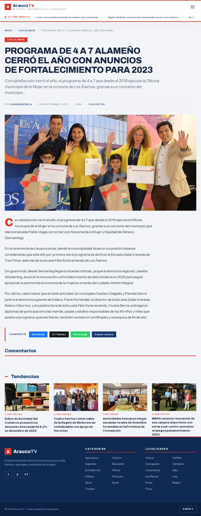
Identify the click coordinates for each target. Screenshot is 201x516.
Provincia (117, 476)
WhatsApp (80, 334)
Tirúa (148, 488)
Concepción (152, 463)
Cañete (176, 457)
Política (89, 476)
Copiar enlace (104, 334)
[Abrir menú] (192, 7)
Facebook (38, 334)
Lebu (175, 470)
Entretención (92, 470)
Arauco (149, 457)
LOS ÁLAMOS (27, 30)
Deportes (90, 463)
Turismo (90, 488)
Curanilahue (152, 470)
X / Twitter (59, 334)
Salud (88, 482)
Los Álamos (16, 39)
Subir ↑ (188, 509)
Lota (174, 476)
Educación (118, 463)
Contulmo (178, 463)
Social (115, 482)
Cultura (116, 457)
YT (26, 474)
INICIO (8, 30)
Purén (149, 482)
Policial (116, 470)
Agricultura (92, 457)
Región (176, 482)
